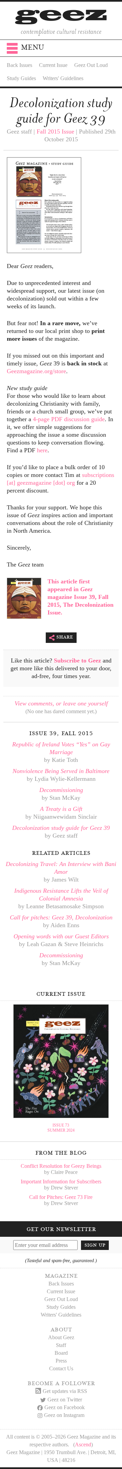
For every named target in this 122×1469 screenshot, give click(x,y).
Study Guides (21, 78)
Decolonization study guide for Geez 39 (61, 827)
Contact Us (61, 1368)
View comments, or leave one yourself (61, 703)
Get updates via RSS (65, 1391)
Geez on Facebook (64, 1407)
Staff (61, 1345)
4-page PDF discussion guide (69, 419)
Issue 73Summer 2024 (61, 1128)
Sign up (94, 1245)
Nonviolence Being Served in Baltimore (61, 771)
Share (64, 637)
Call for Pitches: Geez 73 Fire (61, 1197)
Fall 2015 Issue (55, 131)
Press (61, 1361)
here (42, 450)
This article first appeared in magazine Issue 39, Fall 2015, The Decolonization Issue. (80, 597)
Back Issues (19, 65)
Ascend (83, 1444)
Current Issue (53, 65)
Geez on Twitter (64, 1399)
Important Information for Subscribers (61, 1181)
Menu (32, 47)
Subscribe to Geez (77, 660)
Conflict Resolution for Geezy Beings (61, 1166)
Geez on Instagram (64, 1415)
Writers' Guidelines (63, 78)
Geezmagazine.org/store (36, 371)
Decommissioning (61, 790)
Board (61, 1353)
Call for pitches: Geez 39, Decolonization (61, 917)
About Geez (61, 1337)
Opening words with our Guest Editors (61, 936)
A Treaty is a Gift (61, 808)
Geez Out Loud (91, 65)
